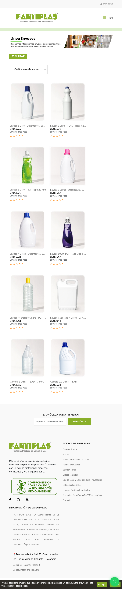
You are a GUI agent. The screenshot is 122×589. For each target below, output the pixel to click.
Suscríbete (79, 422)
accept (101, 584)
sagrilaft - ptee (69, 470)
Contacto (67, 500)
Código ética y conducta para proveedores (82, 480)
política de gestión (71, 465)
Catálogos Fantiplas (71, 485)
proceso (66, 455)
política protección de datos (76, 460)
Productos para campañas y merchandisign (83, 495)
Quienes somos (70, 450)
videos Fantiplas (70, 475)
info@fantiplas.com (29, 570)
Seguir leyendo (31, 544)
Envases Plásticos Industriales (76, 490)
